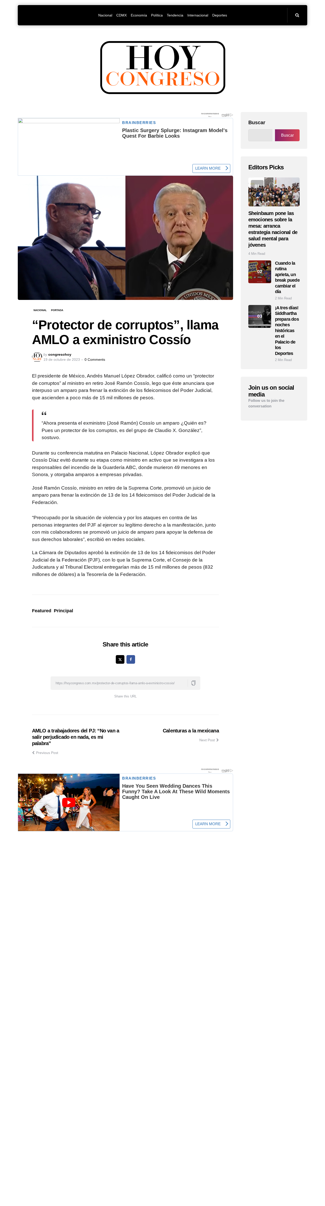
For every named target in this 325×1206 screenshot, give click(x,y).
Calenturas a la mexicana (191, 730)
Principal (63, 610)
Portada (57, 310)
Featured (41, 610)
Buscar (256, 122)
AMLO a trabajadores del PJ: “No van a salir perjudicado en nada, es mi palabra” (75, 737)
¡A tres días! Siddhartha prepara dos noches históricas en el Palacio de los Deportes (287, 330)
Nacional (40, 310)
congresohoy (59, 354)
